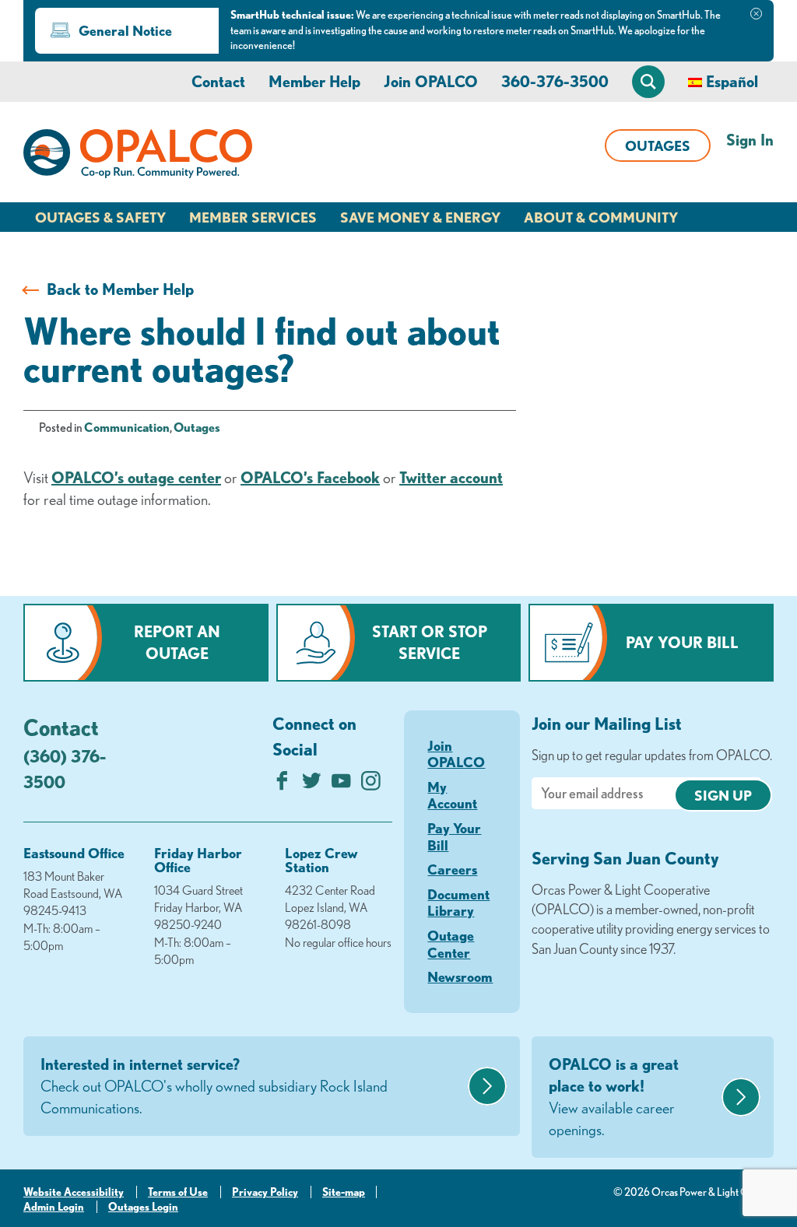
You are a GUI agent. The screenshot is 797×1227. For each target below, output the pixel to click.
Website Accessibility (73, 1192)
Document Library (458, 902)
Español (732, 81)
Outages (657, 145)
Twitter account (451, 477)
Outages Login (143, 1207)
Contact (218, 81)
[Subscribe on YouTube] (341, 785)
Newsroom (460, 976)
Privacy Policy (265, 1192)
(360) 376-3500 (64, 768)
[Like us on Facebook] (282, 785)
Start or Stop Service (429, 642)
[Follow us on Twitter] (311, 785)
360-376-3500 (555, 81)
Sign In (750, 140)
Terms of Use (178, 1192)
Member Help (314, 81)
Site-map (343, 1192)
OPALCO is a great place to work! (614, 1096)
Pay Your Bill (682, 642)
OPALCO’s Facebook (310, 477)
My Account (452, 795)
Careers (452, 869)
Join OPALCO (431, 81)
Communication (127, 427)
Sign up (723, 795)
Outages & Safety (100, 217)
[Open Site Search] (648, 81)
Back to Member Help (120, 289)
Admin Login (53, 1207)
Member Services (253, 217)
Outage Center (450, 943)
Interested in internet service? (214, 1086)
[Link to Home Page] (137, 156)
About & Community (601, 217)
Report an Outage (177, 642)
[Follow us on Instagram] (371, 785)
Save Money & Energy (420, 217)
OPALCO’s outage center (136, 477)
